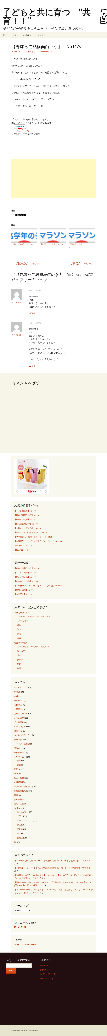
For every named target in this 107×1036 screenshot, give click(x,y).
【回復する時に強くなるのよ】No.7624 (31, 882)
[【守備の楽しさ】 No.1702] (53, 235)
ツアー (20, 816)
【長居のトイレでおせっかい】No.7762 (31, 532)
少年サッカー (20, 757)
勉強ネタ (18, 748)
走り (15, 35)
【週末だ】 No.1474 (25, 263)
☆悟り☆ (27, 35)
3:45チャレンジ (20, 687)
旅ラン (20, 629)
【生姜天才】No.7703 (23, 594)
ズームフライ (23, 620)
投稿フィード (46, 969)
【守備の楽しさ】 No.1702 (52, 244)
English (17, 696)
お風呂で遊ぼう (21, 713)
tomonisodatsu (46, 51)
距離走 (20, 838)
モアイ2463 (16, 335)
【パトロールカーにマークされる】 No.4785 (34, 889)
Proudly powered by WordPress (24, 1030)
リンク (40, 35)
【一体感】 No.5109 (23, 868)
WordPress (19, 700)
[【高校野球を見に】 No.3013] (82, 235)
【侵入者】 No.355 (22, 550)
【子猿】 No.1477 (83, 263)
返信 (33, 313)
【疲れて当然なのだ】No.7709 (27, 515)
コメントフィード (48, 974)
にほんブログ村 (21, 130)
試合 (19, 625)
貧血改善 (18, 799)
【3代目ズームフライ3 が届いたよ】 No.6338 (34, 875)
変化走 (20, 829)
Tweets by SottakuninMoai (25, 944)
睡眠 (16, 773)
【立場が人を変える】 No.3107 (28, 528)
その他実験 (19, 722)
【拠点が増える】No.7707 (25, 519)
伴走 (19, 633)
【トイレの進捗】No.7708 (25, 511)
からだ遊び (19, 718)
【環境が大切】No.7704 (24, 590)
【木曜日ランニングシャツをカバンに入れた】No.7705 (38, 541)
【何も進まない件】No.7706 (26, 524)
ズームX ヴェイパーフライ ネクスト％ (33, 616)
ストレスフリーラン (23, 735)
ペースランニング (25, 820)
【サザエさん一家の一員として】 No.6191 (33, 537)
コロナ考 (18, 731)
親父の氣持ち (20, 791)
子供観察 (31, 51)
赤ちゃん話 (19, 804)
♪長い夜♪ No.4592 (23, 545)
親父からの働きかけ (23, 786)
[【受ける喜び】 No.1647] (24, 235)
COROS (17, 692)
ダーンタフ (19, 739)
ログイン (44, 965)
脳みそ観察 (19, 778)
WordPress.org (46, 978)
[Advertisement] (53, 178)
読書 (16, 795)
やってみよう (20, 726)
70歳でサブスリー (22, 612)
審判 (19, 760)
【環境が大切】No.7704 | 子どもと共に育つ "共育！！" (67, 860)
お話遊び (18, 709)
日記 (16, 769)
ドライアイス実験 (22, 744)
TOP (5, 35)
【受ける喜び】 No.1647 (22, 244)
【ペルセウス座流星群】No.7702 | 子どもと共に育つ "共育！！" (63, 868)
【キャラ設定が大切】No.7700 (27, 860)
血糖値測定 (19, 782)
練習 (19, 638)
